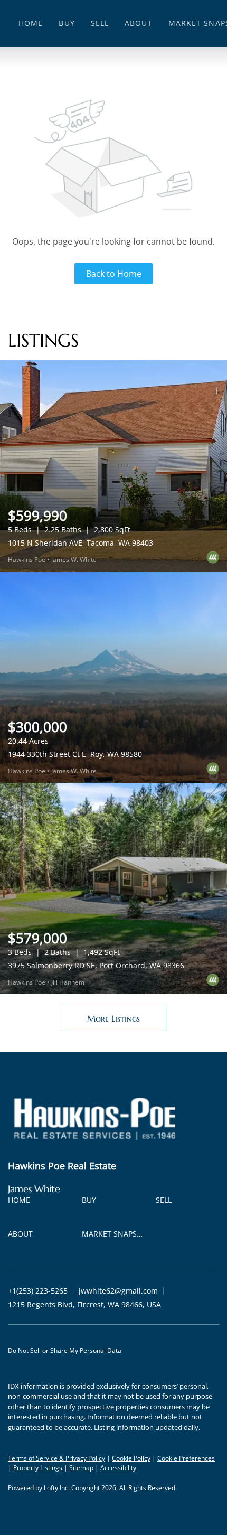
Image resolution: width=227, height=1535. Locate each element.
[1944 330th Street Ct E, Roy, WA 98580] (113, 677)
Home (30, 23)
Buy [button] (66, 23)
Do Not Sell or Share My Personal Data (64, 1350)
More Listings (113, 1018)
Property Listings (37, 1467)
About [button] (139, 23)
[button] (21, 1202)
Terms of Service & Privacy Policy (56, 1458)
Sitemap (81, 1467)
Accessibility (118, 1467)
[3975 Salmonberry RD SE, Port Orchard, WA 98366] (113, 888)
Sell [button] (100, 23)
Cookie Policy (131, 1458)
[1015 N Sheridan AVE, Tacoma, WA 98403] (113, 466)
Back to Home (113, 273)
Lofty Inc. (57, 1487)
